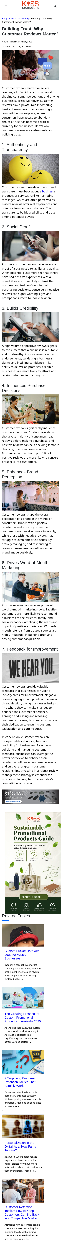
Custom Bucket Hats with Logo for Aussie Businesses (22, 954)
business (48, 191)
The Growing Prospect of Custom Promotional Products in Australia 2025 (23, 1017)
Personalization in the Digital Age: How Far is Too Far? (20, 1146)
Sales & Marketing (19, 18)
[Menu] (5, 5)
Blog (4, 18)
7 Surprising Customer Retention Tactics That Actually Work (20, 1082)
